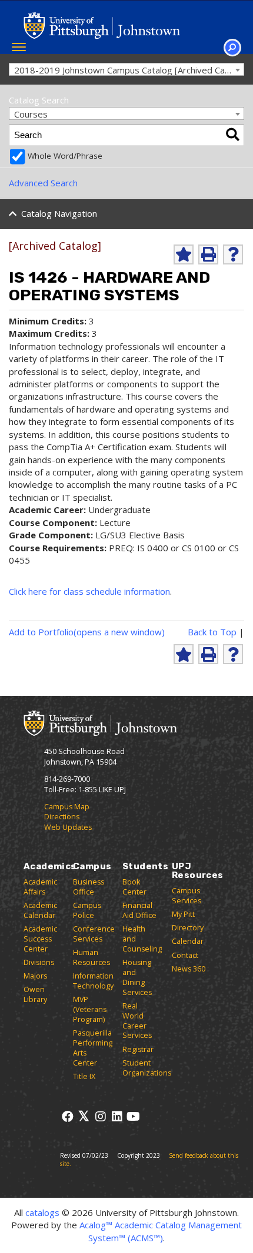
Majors (35, 976)
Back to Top (212, 632)
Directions (61, 817)
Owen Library (35, 994)
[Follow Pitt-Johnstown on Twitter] (83, 1116)
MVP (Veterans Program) (89, 1009)
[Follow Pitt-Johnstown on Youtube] (133, 1116)
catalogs (42, 1212)
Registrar (138, 1049)
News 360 (188, 969)
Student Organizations (146, 1068)
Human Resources (91, 957)
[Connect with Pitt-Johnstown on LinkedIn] (116, 1116)
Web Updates (68, 827)
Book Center (134, 887)
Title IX (84, 1076)
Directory (188, 928)
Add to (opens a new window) (87, 632)
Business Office (88, 887)
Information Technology (93, 981)
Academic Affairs (40, 887)
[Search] (232, 135)
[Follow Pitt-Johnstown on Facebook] (67, 1116)
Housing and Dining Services (137, 977)
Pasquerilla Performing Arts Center (92, 1048)
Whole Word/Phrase (65, 155)
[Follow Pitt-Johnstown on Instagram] (100, 1116)
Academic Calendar (40, 910)
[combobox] (126, 69)
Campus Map (66, 807)
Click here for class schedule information (89, 591)
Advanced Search (43, 183)
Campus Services (186, 896)
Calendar (188, 941)
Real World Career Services (137, 1021)
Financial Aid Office (139, 910)
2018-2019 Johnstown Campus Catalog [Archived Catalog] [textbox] (129, 70)
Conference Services (94, 934)
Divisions (39, 962)
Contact (185, 955)
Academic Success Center (40, 939)
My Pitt (183, 914)
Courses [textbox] (31, 114)
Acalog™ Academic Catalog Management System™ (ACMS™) (160, 1231)
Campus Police (87, 910)
